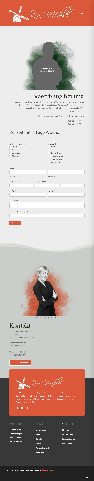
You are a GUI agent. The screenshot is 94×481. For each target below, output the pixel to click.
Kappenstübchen (68, 439)
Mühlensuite (67, 430)
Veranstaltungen (15, 434)
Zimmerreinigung (56, 153)
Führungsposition (18, 156)
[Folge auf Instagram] (27, 408)
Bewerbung (40, 452)
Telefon (51, 191)
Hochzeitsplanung (56, 159)
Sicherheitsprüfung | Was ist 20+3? (24, 212)
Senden (15, 223)
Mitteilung (13, 200)
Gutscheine (40, 439)
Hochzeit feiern (15, 430)
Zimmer (39, 435)
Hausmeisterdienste (57, 156)
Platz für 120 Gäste (16, 441)
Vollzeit (14, 147)
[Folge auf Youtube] (22, 408)
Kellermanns (49, 470)
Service (53, 150)
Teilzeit (14, 150)
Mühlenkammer (68, 435)
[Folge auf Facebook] (17, 408)
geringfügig (16, 153)
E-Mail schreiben (20, 363)
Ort (62, 182)
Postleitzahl (40, 182)
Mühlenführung (55, 162)
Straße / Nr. (14, 182)
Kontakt (39, 443)
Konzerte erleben (15, 438)
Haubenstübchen (68, 443)
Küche (52, 147)
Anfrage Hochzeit (42, 448)
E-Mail (12, 191)
